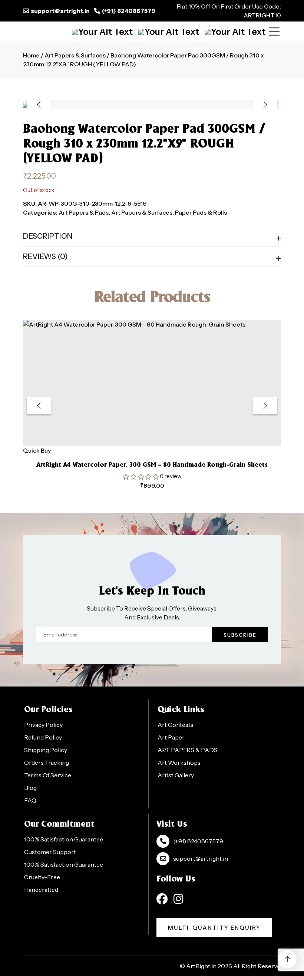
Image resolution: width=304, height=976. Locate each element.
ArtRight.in (201, 966)
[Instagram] (178, 898)
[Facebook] (162, 898)
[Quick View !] (161, 436)
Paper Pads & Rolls (201, 212)
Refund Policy (43, 737)
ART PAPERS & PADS (188, 750)
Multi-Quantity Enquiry (214, 927)
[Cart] (102, 31)
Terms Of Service (47, 775)
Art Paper (171, 737)
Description (47, 236)
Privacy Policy (43, 724)
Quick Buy (37, 450)
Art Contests (176, 724)
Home (31, 55)
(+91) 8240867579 (128, 10)
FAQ (30, 800)
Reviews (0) (45, 256)
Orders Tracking (46, 762)
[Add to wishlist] (143, 435)
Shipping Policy (45, 750)
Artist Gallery (176, 775)
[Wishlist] (235, 31)
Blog (30, 787)
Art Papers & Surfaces (75, 55)
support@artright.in (60, 10)
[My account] (168, 31)
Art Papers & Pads (84, 212)
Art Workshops (179, 762)
